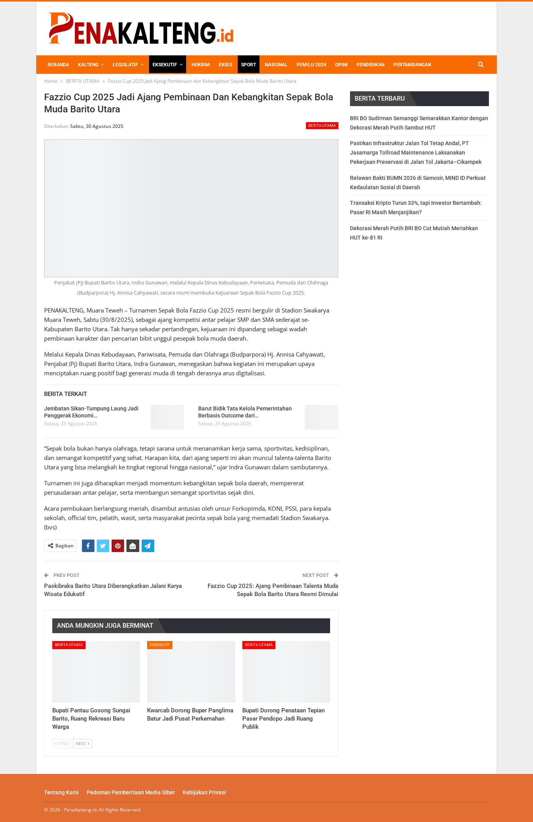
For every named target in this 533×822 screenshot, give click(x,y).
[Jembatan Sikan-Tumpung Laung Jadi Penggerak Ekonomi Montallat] (167, 417)
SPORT (248, 64)
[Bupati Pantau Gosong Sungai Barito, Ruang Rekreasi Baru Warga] (96, 672)
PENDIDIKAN (370, 64)
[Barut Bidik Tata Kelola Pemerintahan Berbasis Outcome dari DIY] (321, 417)
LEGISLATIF (125, 64)
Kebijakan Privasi (204, 792)
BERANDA (58, 64)
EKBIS (225, 64)
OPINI (341, 64)
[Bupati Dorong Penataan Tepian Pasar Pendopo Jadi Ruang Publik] (286, 672)
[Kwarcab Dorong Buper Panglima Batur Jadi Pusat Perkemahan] (191, 672)
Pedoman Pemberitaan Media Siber (131, 792)
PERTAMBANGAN (412, 64)
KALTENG (88, 64)
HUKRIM (201, 64)
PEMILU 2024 (311, 64)
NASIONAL (276, 64)
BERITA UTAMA (322, 125)
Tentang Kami (61, 792)
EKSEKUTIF (165, 64)
